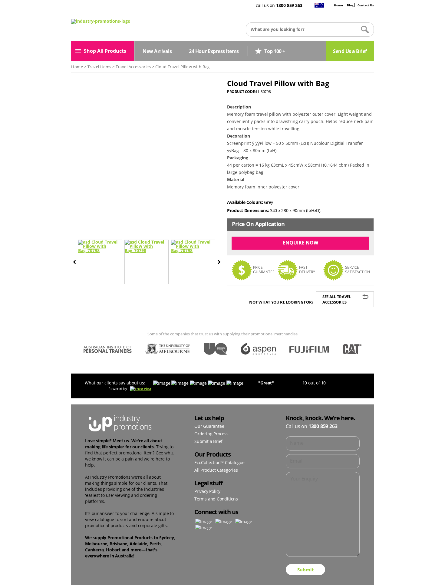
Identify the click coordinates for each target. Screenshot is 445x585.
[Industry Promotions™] (100, 21)
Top (430, 570)
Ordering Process (211, 434)
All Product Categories (216, 470)
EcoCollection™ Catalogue (219, 462)
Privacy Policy (207, 491)
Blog (350, 5)
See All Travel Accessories (336, 299)
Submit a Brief (208, 441)
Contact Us (366, 5)
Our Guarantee (209, 426)
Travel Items (99, 66)
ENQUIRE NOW (300, 242)
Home (338, 5)
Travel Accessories (133, 66)
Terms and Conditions (216, 499)
